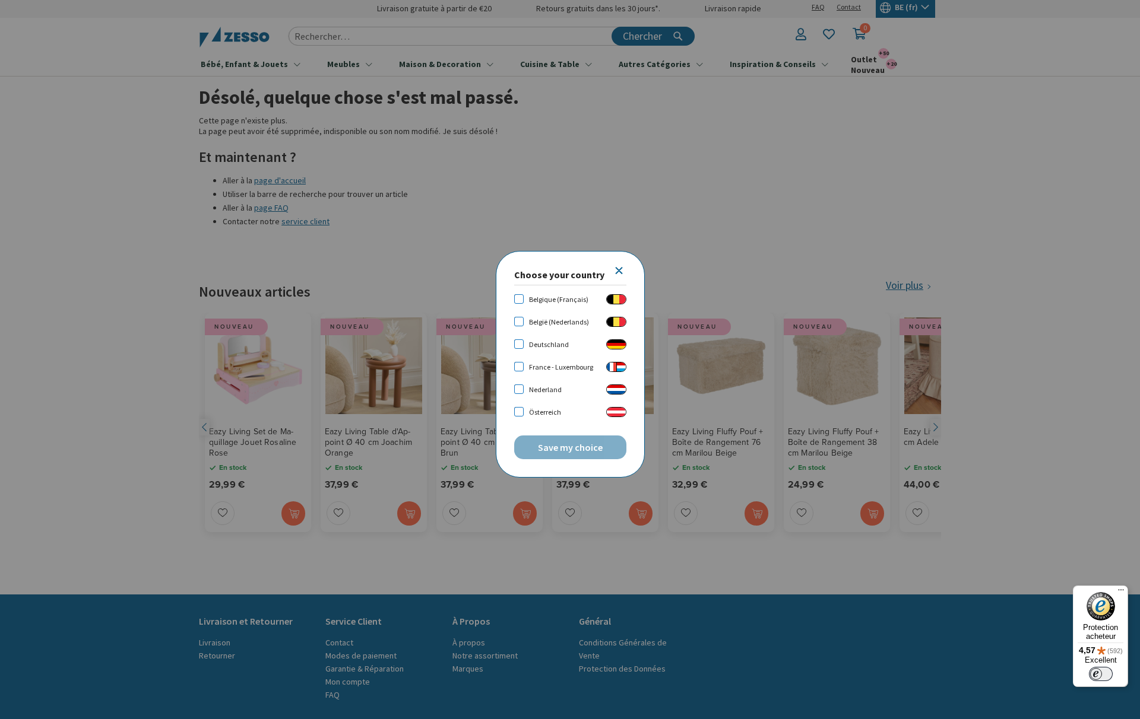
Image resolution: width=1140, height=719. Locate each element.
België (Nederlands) (559, 321)
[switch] (1101, 674)
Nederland (545, 389)
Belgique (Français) (558, 299)
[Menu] (1121, 593)
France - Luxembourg (561, 366)
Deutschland (549, 344)
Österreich (545, 412)
